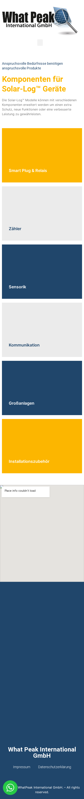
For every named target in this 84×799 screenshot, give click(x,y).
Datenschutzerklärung (54, 767)
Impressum (21, 767)
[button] (40, 42)
